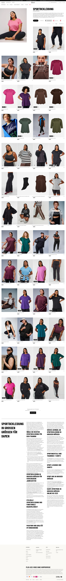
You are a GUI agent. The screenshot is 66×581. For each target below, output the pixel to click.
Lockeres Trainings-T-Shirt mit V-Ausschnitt (38, 254)
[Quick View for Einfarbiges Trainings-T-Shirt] (16, 109)
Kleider (27, 557)
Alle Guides (47, 551)
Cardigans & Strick (28, 556)
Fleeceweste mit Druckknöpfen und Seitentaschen (39, 196)
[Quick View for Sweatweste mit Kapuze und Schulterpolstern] (64, 196)
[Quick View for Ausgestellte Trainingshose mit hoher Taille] (64, 283)
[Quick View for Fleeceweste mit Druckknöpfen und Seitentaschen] (48, 196)
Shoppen (3, 2)
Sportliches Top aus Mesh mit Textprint (21, 225)
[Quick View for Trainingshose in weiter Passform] (16, 196)
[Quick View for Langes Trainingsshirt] (48, 51)
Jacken (27, 552)
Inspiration (8, 2)
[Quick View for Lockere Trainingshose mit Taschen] (64, 51)
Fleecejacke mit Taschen (20, 341)
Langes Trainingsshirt (3, 254)
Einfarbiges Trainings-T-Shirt (52, 167)
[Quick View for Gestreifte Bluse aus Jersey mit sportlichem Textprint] (32, 167)
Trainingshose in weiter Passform (5, 196)
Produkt (53, 23)
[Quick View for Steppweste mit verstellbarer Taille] (32, 80)
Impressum (37, 579)
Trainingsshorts (57, 469)
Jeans (27, 561)
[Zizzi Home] (33, 2)
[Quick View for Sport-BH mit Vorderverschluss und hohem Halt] (16, 80)
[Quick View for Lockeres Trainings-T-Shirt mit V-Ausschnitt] (48, 254)
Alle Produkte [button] (3, 4)
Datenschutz (27, 579)
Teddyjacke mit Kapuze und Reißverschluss (6, 225)
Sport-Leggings (37, 535)
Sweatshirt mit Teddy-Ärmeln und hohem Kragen (38, 167)
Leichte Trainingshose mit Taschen (53, 254)
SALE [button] (30, 4)
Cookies (33, 579)
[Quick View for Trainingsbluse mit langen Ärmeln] (32, 400)
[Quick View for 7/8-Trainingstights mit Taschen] (16, 341)
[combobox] (53, 2)
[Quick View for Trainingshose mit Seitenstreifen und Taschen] (48, 225)
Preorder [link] (26, 4)
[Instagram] (56, 576)
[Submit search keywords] (49, 2)
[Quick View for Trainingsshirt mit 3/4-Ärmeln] (64, 80)
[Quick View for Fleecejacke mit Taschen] (32, 341)
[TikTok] (59, 576)
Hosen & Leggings (28, 554)
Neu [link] (7, 4)
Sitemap (41, 579)
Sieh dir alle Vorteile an (39, 552)
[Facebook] (58, 576)
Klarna (47, 554)
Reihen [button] (22, 4)
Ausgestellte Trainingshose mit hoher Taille (54, 283)
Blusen (27, 551)
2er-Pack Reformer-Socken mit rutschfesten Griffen (23, 196)
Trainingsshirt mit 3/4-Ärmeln (36, 312)
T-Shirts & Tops (28, 549)
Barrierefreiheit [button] (48, 556)
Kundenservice (48, 549)
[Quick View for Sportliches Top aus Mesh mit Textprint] (32, 225)
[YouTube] (61, 576)
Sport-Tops (51, 458)
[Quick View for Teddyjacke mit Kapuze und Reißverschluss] (16, 225)
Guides (13, 2)
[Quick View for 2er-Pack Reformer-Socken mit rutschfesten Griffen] (32, 196)
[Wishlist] (47, 28)
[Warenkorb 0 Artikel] (64, 2)
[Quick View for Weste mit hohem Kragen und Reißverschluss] (64, 400)
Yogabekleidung (38, 449)
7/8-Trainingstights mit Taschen (5, 341)
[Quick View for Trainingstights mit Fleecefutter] (48, 138)
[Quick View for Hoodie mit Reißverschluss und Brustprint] (48, 400)
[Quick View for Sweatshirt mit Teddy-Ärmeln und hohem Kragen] (48, 167)
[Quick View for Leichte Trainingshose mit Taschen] (64, 254)
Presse (57, 552)
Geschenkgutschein (49, 552)
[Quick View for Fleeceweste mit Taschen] (16, 371)
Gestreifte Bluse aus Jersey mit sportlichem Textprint (23, 167)
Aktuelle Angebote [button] (16, 4)
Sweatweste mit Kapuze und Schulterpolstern (54, 196)
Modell (56, 23)
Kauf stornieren (48, 557)
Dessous (27, 559)
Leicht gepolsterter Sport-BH (4, 167)
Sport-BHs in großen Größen (57, 482)
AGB (30, 579)
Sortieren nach (61, 23)
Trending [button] (11, 4)
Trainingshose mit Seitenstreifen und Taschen (38, 225)
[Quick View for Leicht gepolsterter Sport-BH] (16, 167)
